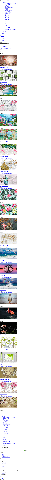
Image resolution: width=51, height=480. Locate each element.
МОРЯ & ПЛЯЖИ (7, 6)
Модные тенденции (4, 463)
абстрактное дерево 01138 (4, 379)
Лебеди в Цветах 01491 (4, 245)
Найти (8, 0)
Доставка (3, 32)
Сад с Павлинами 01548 (4, 141)
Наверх (2, 478)
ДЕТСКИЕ (6, 8)
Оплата (3, 33)
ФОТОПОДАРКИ (4, 45)
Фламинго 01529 (3, 230)
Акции (3, 38)
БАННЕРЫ (4, 31)
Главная (1, 48)
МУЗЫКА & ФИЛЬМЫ (8, 12)
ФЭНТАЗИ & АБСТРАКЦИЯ (8, 10)
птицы (10, 48)
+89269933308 (3, 473)
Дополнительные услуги (5, 456)
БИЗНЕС (6, 16)
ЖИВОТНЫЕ (6, 9)
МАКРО (6, 18)
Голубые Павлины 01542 (4, 186)
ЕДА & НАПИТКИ (7, 13)
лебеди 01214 (2, 364)
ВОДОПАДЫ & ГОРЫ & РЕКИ (9, 7)
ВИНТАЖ (6, 14)
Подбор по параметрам (6, 69)
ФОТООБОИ (5, 2)
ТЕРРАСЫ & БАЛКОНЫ (8, 4)
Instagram (3, 467)
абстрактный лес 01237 (4, 349)
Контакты (3, 40)
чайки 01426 (2, 260)
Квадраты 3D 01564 (3, 82)
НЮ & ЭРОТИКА (7, 17)
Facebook (3, 466)
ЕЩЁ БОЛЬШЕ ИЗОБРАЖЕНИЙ (6, 457)
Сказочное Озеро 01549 (4, 126)
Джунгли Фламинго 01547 (4, 156)
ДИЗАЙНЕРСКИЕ (7, 19)
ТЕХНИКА (6, 25)
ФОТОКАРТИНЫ (5, 20)
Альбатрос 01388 (3, 290)
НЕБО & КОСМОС (7, 11)
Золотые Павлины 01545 (4, 171)
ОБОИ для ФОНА (7, 15)
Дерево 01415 (2, 275)
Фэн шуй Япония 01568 (4, 67)
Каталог (3, 37)
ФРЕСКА (6, 5)
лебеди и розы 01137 (3, 394)
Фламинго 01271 (3, 334)
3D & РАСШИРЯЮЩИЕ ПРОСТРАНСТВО (10, 3)
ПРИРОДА (6, 24)
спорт (5, 21)
